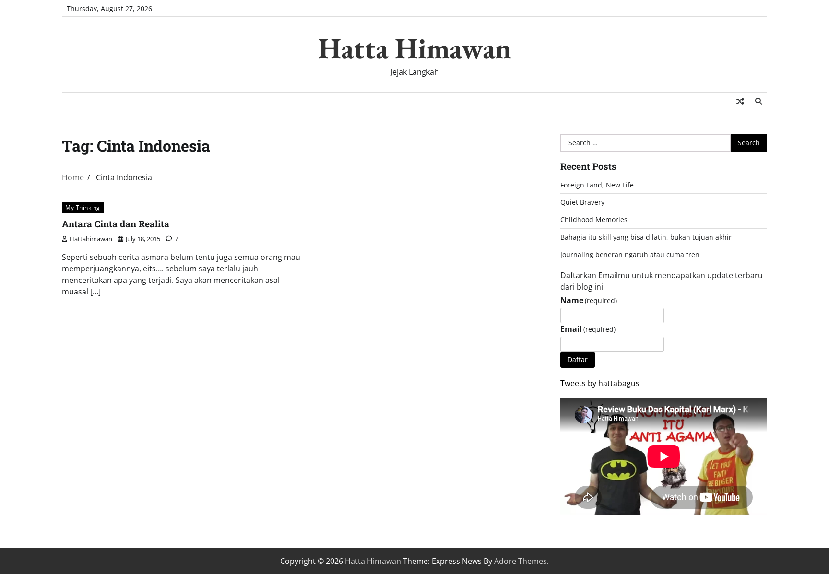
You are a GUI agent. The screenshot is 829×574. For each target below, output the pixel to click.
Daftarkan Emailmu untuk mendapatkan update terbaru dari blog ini (661, 281)
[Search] (758, 101)
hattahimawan (91, 238)
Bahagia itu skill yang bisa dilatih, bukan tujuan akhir (646, 237)
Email (588, 329)
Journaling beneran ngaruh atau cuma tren (629, 254)
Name (588, 300)
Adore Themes (520, 561)
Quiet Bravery (582, 202)
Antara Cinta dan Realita (115, 224)
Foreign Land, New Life (597, 184)
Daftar (578, 359)
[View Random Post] (740, 101)
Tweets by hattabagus (600, 383)
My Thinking (82, 207)
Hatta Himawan (414, 48)
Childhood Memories (594, 219)
